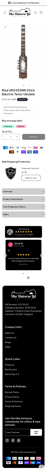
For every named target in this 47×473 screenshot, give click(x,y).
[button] (5, 12)
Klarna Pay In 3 (12, 374)
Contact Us (10, 337)
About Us (9, 333)
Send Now (36, 432)
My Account (11, 369)
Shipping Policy (13, 406)
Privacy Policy (12, 397)
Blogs (8, 342)
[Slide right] (29, 85)
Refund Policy (12, 392)
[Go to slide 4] (21, 273)
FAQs (7, 347)
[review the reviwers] (9, 251)
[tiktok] (19, 440)
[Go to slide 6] (25, 273)
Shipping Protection (30, 168)
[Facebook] (7, 440)
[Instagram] (13, 440)
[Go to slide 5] (23, 273)
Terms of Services (14, 401)
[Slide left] (18, 85)
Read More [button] (23, 264)
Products (9, 364)
